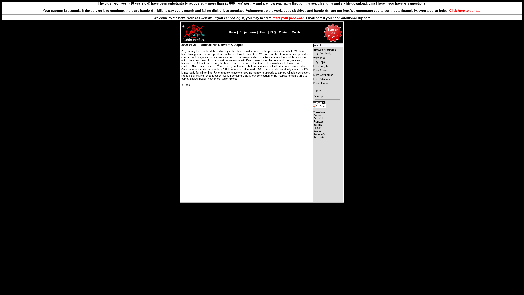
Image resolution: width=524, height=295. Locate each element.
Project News (248, 32)
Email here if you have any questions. (397, 3)
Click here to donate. (465, 10)
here (318, 18)
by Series (321, 70)
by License (322, 83)
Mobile (296, 32)
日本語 (317, 127)
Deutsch (318, 115)
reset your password (288, 18)
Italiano (317, 124)
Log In (317, 90)
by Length (322, 66)
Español (318, 118)
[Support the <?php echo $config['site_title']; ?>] (333, 42)
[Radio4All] (194, 41)
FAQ (273, 32)
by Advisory (323, 79)
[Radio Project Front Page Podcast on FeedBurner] (319, 105)
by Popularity (323, 53)
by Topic (321, 62)
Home (232, 32)
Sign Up (318, 96)
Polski (317, 131)
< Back (185, 84)
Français (318, 121)
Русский (318, 137)
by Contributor (324, 74)
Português (319, 134)
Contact (284, 32)
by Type (320, 57)
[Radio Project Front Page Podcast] (319, 102)
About (263, 32)
